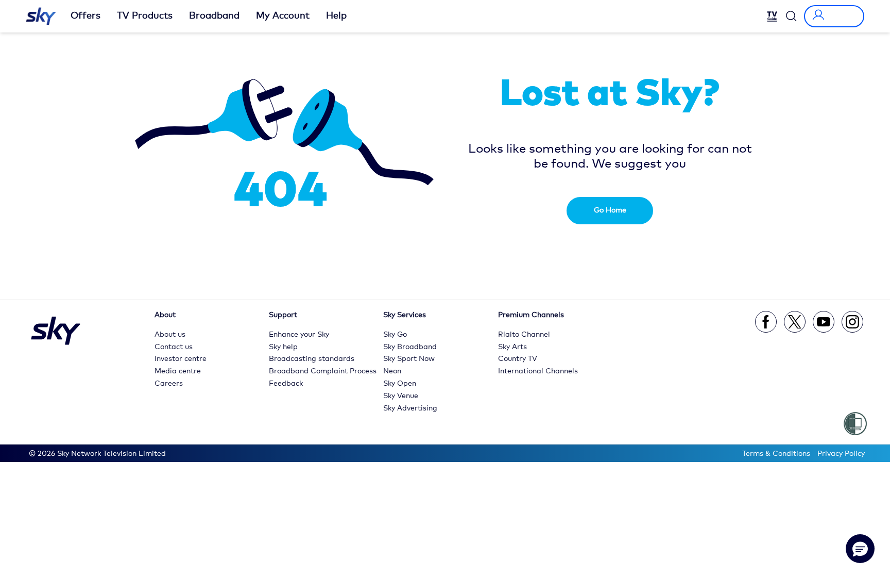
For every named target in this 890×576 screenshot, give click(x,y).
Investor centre (181, 359)
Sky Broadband (410, 347)
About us (170, 334)
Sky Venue (400, 396)
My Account (283, 16)
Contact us (174, 347)
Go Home (610, 210)
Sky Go (395, 334)
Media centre (178, 371)
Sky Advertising (410, 408)
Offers (85, 16)
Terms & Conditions (776, 453)
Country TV (517, 359)
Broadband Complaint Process (322, 371)
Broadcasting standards (311, 359)
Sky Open (399, 383)
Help (336, 16)
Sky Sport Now (409, 359)
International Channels (538, 371)
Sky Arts (512, 347)
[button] (860, 548)
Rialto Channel (524, 334)
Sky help (283, 347)
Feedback (286, 383)
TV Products (145, 16)
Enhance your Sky (299, 334)
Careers (169, 383)
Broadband (214, 16)
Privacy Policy (841, 453)
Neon (392, 371)
